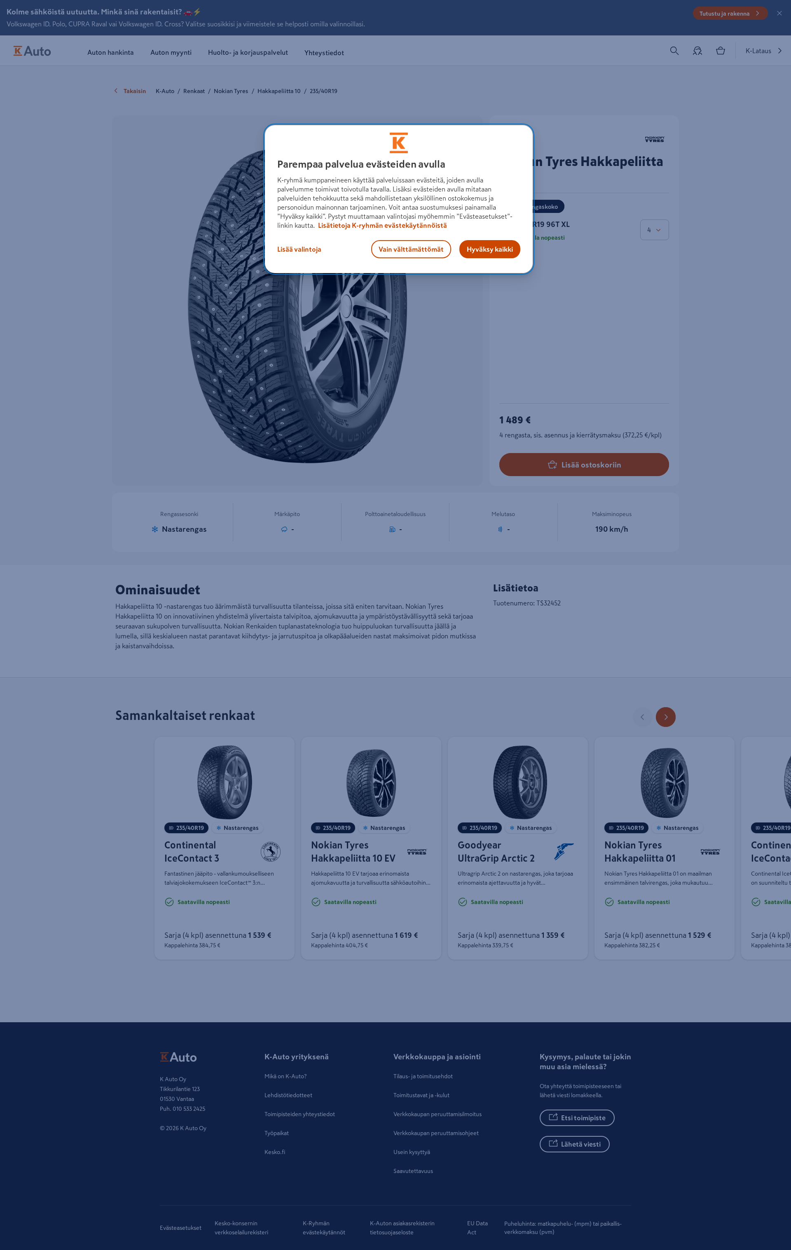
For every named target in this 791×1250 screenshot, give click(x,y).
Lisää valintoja (299, 248)
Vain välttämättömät (411, 248)
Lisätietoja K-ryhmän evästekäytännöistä (382, 225)
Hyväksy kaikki (490, 248)
